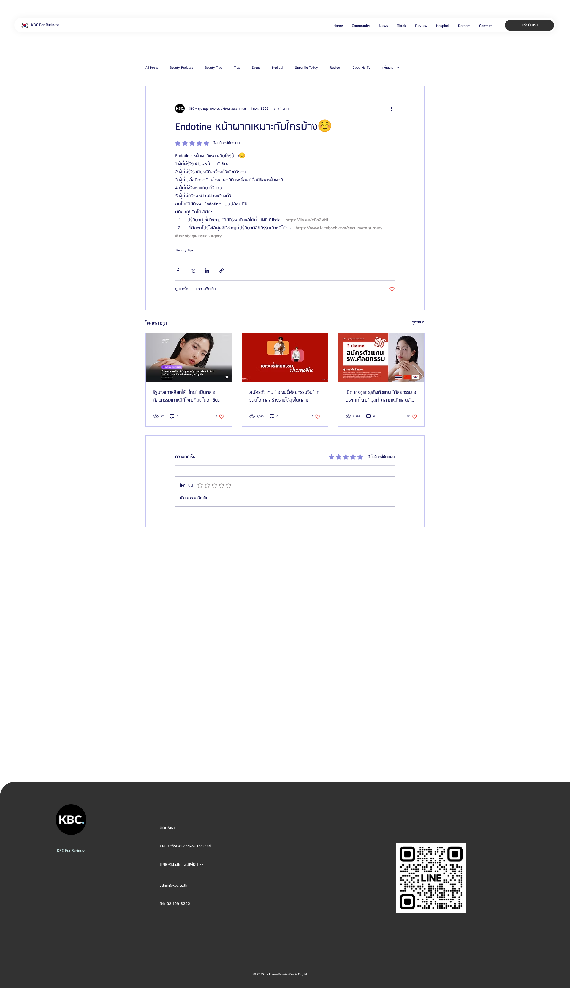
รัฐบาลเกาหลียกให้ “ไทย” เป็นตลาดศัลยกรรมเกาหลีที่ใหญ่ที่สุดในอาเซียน (187, 396)
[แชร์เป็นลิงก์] (221, 270)
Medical (277, 68)
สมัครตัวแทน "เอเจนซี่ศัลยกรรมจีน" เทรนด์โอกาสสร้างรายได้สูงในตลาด (284, 396)
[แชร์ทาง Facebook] (178, 270)
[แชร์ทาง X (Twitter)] (192, 270)
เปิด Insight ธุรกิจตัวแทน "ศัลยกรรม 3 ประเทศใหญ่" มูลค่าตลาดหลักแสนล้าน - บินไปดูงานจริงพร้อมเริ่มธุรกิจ (381, 396)
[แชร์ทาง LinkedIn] (207, 270)
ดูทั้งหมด (418, 322)
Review (335, 68)
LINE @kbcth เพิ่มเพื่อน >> (181, 864)
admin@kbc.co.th (173, 885)
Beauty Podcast (181, 68)
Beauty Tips (213, 68)
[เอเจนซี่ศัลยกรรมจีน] (285, 357)
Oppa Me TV (361, 68)
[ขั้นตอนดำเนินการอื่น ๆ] (391, 108)
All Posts (151, 68)
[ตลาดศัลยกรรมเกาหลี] (189, 357)
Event (256, 68)
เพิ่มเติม (387, 68)
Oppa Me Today (306, 68)
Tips (237, 68)
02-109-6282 (178, 903)
